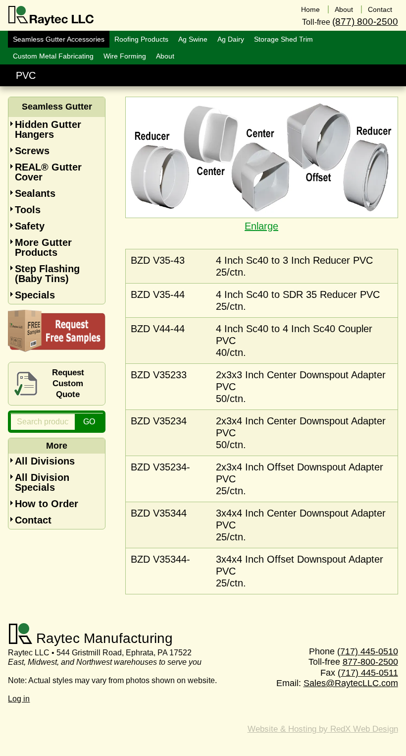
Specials (35, 295)
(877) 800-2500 (365, 21)
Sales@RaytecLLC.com (351, 683)
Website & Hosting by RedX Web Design (323, 729)
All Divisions (45, 461)
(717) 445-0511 (368, 673)
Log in (19, 699)
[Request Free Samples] (56, 348)
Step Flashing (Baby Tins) (47, 273)
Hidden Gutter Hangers (48, 129)
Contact (33, 520)
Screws (32, 150)
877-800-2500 (370, 662)
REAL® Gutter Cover (48, 172)
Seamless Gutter (57, 107)
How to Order (46, 503)
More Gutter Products (43, 247)
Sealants (35, 193)
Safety (30, 226)
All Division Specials (42, 482)
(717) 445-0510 (367, 651)
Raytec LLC (51, 15)
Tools (28, 209)
